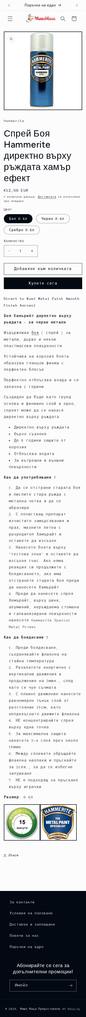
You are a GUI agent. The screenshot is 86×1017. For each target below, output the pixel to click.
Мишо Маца (28, 1009)
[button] (10, 18)
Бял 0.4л (18, 219)
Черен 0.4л (52, 219)
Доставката (47, 197)
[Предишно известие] (9, 5)
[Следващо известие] (77, 5)
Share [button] (14, 855)
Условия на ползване (31, 913)
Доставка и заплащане (32, 924)
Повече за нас (24, 936)
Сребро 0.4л (22, 230)
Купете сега (43, 283)
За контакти (22, 902)
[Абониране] (70, 985)
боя (35, 333)
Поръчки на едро (26, 947)
